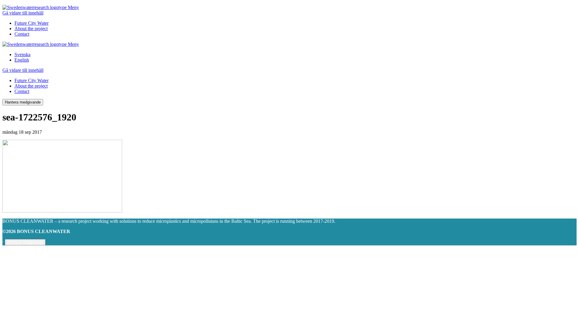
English (21, 59)
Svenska (22, 54)
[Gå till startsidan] (35, 7)
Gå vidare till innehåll (22, 12)
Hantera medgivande (23, 102)
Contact (21, 34)
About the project (31, 28)
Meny (73, 7)
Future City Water (31, 23)
